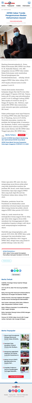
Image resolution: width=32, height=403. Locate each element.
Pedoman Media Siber (22, 394)
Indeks (18, 6)
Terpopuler (10, 6)
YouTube (23, 393)
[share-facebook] (12, 271)
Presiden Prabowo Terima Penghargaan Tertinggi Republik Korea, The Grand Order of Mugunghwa (11, 369)
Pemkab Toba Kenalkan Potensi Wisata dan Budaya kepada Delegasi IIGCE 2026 (11, 345)
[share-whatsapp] (17, 271)
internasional (27, 6)
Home (3, 6)
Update (22, 135)
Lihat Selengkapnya (15, 376)
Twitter (20, 393)
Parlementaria (6, 260)
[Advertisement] (16, 162)
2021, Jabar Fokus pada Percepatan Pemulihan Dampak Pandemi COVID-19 (16, 254)
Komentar (17, 274)
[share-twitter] (14, 271)
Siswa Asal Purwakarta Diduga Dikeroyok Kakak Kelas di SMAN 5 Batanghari (11, 337)
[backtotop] (16, 383)
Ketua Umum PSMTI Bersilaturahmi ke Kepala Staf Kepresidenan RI (10, 361)
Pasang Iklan (12, 394)
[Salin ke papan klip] (20, 271)
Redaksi (6, 394)
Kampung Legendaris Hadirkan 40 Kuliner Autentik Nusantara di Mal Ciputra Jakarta (11, 353)
